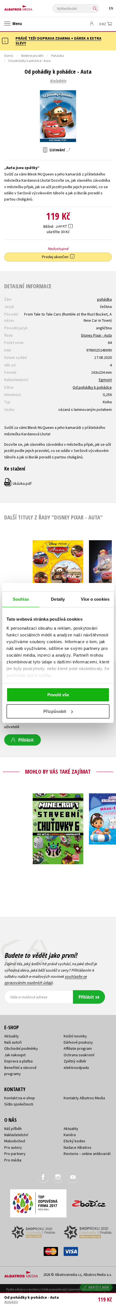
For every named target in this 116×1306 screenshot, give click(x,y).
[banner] (29, 6)
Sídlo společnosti (18, 1104)
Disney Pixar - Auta (96, 335)
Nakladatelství (16, 1134)
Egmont (105, 379)
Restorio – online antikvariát (87, 1153)
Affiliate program (78, 1048)
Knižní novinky (75, 1036)
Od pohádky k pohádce (92, 387)
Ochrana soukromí (79, 1054)
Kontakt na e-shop (19, 1097)
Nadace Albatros (78, 1147)
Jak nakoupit (15, 1054)
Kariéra (70, 1134)
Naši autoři (13, 1042)
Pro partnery (15, 1153)
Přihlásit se (89, 997)
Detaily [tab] (58, 599)
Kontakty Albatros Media (84, 1097)
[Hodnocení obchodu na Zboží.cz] (89, 1201)
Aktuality (11, 1036)
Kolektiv (58, 81)
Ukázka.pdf (18, 483)
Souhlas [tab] (21, 599)
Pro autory (13, 1147)
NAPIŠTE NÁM (98, 1287)
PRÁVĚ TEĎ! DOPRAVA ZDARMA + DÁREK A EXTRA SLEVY (58, 41)
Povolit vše (58, 694)
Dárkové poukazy (78, 1042)
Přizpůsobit (54, 711)
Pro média (12, 1160)
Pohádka (57, 55)
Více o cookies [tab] (95, 599)
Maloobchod (14, 1140)
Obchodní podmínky (21, 1048)
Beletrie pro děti (32, 55)
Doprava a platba (18, 1061)
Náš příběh (13, 1128)
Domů (8, 55)
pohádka (104, 299)
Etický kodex (74, 1140)
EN (111, 8)
